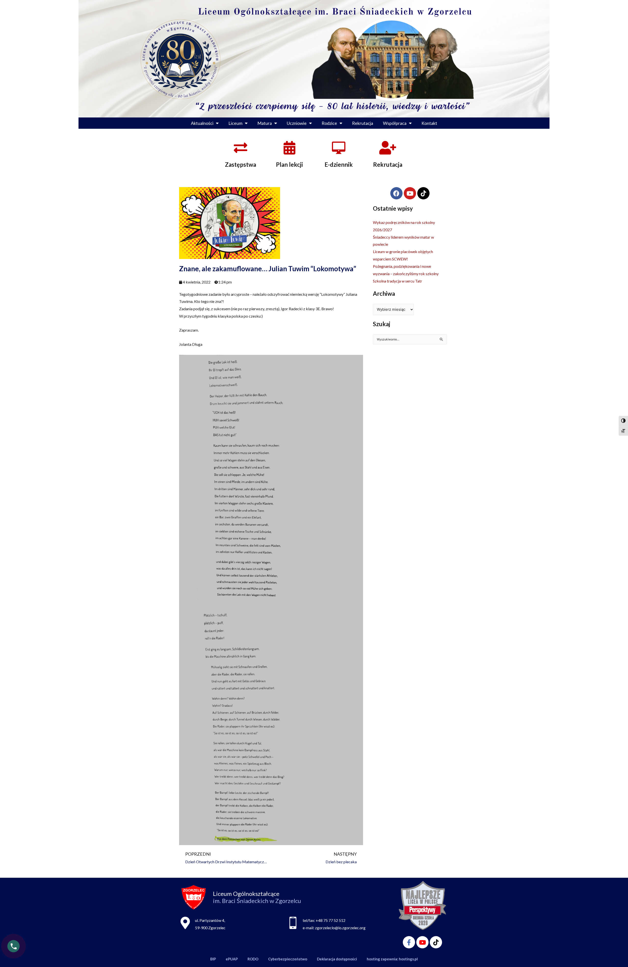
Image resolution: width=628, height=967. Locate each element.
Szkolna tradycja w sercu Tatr (397, 281)
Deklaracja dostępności (337, 959)
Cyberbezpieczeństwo (287, 959)
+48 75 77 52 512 (330, 920)
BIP (213, 959)
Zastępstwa (240, 164)
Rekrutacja (362, 123)
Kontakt (429, 123)
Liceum (235, 123)
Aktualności (202, 123)
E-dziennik (339, 164)
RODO (253, 959)
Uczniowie (297, 123)
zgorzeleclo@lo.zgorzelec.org (340, 927)
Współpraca (394, 123)
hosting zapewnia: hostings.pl (392, 959)
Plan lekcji (289, 164)
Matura (264, 123)
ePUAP (232, 959)
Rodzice (329, 123)
